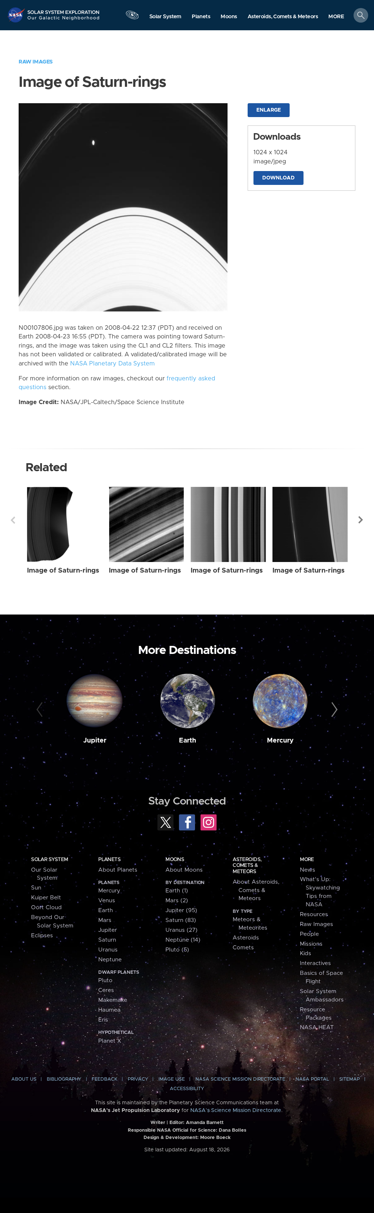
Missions (311, 944)
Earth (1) (176, 891)
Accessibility (187, 1088)
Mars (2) (176, 900)
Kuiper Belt (46, 897)
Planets (109, 859)
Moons (174, 859)
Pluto (105, 980)
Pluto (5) (177, 950)
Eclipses (42, 935)
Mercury (280, 740)
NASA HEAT (317, 1027)
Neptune (110, 959)
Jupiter (94, 740)
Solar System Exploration (63, 10)
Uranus (108, 950)
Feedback (104, 1079)
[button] (336, 17)
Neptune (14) (183, 940)
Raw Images (36, 62)
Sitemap (349, 1079)
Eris (103, 1020)
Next (361, 520)
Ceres (106, 990)
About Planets (117, 870)
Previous (12, 520)
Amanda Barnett (205, 1122)
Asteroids (246, 938)
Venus (106, 900)
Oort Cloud (46, 907)
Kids (305, 953)
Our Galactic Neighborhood (63, 20)
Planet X (109, 1041)
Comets (243, 947)
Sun (36, 888)
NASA (17, 15)
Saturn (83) (180, 920)
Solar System (49, 859)
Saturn (107, 940)
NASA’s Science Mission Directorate (235, 1110)
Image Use (172, 1079)
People (309, 934)
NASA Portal (312, 1079)
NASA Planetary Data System (112, 364)
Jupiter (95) (181, 910)
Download (278, 178)
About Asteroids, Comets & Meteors (256, 890)
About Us (24, 1079)
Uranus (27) (181, 930)
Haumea (109, 1010)
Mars (104, 920)
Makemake (112, 1000)
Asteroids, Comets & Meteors (247, 865)
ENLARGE (268, 110)
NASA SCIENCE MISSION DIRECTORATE (240, 1079)
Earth (187, 740)
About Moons (184, 870)
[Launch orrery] (132, 17)
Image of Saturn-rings (63, 570)
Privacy (138, 1079)
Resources (314, 914)
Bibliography (64, 1079)
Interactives (315, 963)
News (307, 870)
